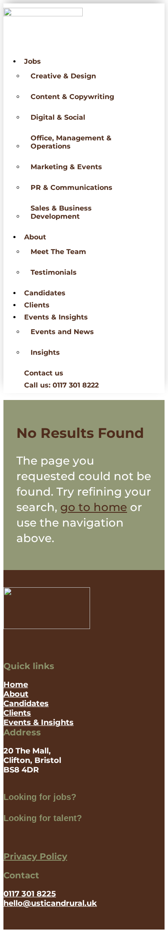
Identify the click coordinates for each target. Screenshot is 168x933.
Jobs (32, 61)
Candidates (44, 293)
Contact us (43, 373)
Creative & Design (63, 76)
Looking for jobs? (39, 797)
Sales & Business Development (61, 212)
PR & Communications (71, 187)
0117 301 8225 (29, 894)
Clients (37, 305)
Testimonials (54, 272)
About (35, 237)
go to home (93, 507)
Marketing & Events (66, 167)
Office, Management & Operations (71, 142)
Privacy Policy (35, 856)
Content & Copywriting (72, 97)
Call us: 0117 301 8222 (61, 385)
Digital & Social (58, 117)
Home (15, 684)
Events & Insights (56, 317)
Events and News (62, 332)
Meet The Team (58, 252)
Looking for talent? (42, 818)
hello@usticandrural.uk (50, 903)
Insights (45, 352)
